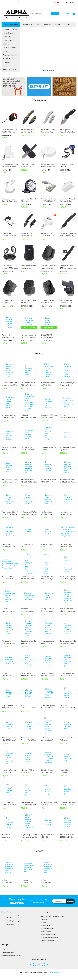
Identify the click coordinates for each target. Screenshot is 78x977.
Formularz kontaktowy (48, 940)
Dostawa (43, 922)
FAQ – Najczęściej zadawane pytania (52, 916)
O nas (3, 949)
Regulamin (44, 919)
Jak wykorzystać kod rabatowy (11, 955)
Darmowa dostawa (8, 952)
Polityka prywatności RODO (49, 934)
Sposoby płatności (46, 925)
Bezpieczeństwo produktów (49, 937)
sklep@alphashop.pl (13, 921)
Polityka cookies (46, 931)
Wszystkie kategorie (11, 24)
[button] (45, 912)
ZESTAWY (68, 24)
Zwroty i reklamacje (47, 928)
